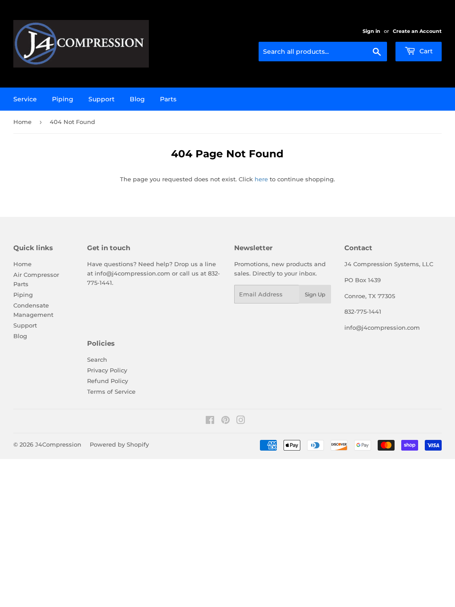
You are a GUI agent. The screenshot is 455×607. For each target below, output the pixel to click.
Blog (137, 99)
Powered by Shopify (119, 444)
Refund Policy (107, 380)
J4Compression (58, 444)
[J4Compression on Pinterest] (225, 421)
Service (25, 99)
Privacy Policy (107, 370)
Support (101, 99)
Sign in (371, 31)
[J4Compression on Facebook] (210, 421)
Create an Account (417, 31)
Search (97, 359)
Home (22, 121)
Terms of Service (111, 391)
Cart (425, 51)
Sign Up (315, 294)
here (261, 179)
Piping (62, 99)
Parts (168, 99)
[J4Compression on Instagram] (240, 421)
